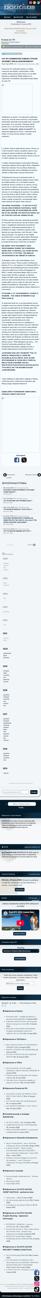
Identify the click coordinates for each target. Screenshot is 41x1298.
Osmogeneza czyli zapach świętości (19, 1205)
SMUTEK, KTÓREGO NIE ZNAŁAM (18, 1050)
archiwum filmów (19, 934)
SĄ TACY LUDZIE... (13, 1122)
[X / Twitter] (24, 460)
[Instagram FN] (36, 1283)
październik (7, 653)
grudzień (6, 695)
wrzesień (6, 699)
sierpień (6, 727)
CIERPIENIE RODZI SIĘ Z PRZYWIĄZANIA (21, 1125)
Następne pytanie (31, 475)
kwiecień (6, 658)
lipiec (5, 655)
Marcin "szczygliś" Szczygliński (28, 1288)
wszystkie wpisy (34, 874)
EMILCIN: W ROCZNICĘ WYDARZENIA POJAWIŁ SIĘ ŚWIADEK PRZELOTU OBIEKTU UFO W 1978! (20, 1031)
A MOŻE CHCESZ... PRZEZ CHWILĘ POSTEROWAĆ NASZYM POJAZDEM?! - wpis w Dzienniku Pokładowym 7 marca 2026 (22, 1150)
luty (4, 705)
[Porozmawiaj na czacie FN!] (38, 2)
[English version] (30, 2)
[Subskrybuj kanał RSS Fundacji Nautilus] (34, 2)
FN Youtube (33, 898)
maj (4, 677)
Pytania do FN (8, 39)
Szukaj (21, 807)
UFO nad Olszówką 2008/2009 (17, 1255)
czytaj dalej (20, 889)
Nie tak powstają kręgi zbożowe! (17, 1200)
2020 (5, 649)
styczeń (6, 681)
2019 (5, 666)
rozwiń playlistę (20, 958)
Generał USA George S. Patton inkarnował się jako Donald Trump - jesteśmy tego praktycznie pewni (22, 1231)
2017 (5, 714)
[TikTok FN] (36, 1289)
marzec (5, 703)
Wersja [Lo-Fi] (4, 1284)
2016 (5, 749)
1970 (5, 768)
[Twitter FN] (36, 1278)
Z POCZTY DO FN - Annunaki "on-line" (20, 1270)
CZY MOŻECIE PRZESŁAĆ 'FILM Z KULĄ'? (21, 1106)
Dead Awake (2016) (13, 1184)
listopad (6, 671)
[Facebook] (17, 460)
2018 (5, 690)
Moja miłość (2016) (13, 1181)
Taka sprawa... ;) (12, 1198)
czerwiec (6, 675)
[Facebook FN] (36, 1272)
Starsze (30, 545)
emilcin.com (36, 847)
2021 (5, 633)
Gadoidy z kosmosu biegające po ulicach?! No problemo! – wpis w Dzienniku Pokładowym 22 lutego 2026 (21, 1160)
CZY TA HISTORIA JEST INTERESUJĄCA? (21, 1101)
